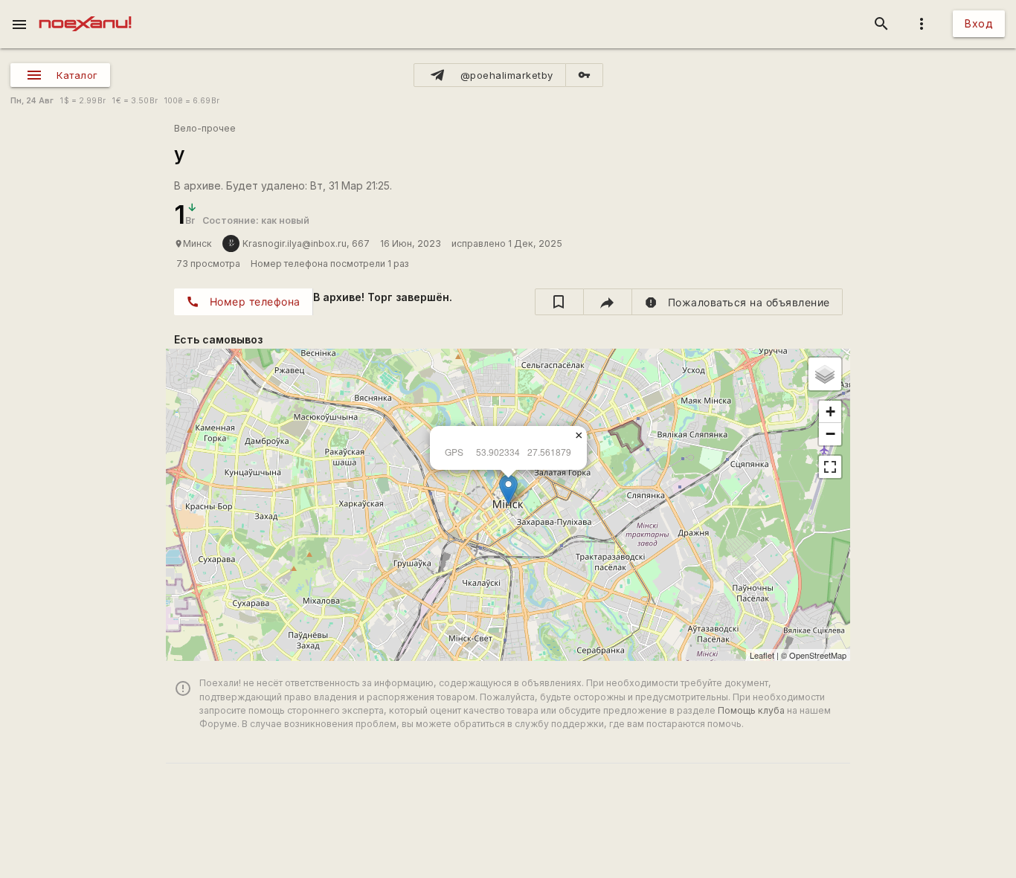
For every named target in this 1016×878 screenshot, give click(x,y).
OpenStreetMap (817, 655)
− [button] (830, 434)
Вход (979, 23)
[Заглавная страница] (85, 10)
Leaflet (762, 655)
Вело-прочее (205, 128)
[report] (737, 301)
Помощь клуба (751, 710)
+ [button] (830, 411)
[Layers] (824, 374)
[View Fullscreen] (830, 467)
